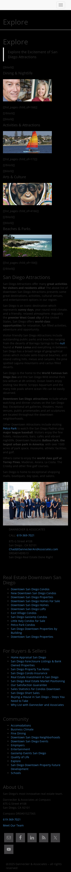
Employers (18, 745)
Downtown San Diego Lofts (28, 609)
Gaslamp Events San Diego (28, 753)
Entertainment (20, 749)
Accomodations (21, 725)
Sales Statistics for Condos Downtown (35, 689)
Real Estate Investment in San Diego (34, 677)
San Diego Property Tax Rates (30, 669)
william (13, 381)
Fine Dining (18, 733)
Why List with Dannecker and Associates (37, 705)
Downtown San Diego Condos (30, 589)
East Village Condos (23, 613)
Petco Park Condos (23, 625)
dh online (28, 381)
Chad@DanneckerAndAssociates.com (33, 549)
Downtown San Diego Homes (30, 605)
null (62, 343)
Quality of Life (20, 757)
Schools (16, 773)
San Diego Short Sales (25, 693)
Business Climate (22, 729)
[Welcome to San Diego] (6, 5)
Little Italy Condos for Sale (28, 621)
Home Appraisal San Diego (28, 657)
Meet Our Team (13, 825)
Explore (16, 761)
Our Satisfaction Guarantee (29, 685)
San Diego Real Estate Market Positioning (38, 681)
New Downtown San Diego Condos (33, 593)
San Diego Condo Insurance (29, 673)
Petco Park (10, 428)
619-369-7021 (26, 535)
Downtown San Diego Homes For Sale (35, 601)
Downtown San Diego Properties (32, 597)
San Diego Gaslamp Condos (29, 617)
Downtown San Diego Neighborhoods (35, 737)
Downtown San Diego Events (29, 741)
